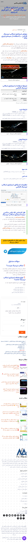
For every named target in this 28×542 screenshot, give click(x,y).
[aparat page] (18, 516)
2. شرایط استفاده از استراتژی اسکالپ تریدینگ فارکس (16, 344)
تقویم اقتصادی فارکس (22, 479)
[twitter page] (24, 519)
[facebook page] (24, 516)
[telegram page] (18, 519)
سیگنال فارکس (24, 51)
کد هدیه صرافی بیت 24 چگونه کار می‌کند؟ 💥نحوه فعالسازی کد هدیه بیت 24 (10, 405)
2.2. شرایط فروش (21, 347)
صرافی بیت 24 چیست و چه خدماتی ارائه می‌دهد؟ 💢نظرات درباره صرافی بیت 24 (10, 413)
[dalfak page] (10, 516)
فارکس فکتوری (24, 481)
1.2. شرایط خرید (21, 346)
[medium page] (7, 516)
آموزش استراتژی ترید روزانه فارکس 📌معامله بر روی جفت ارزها (10, 375)
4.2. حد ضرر (21, 350)
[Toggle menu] (24, 538)
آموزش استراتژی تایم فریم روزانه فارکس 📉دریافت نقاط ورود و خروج (10, 382)
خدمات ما (25, 496)
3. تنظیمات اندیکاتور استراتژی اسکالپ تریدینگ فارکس (15, 352)
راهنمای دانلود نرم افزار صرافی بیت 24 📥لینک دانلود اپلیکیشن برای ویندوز (10, 437)
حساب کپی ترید (24, 484)
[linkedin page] (21, 519)
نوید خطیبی (14, 30)
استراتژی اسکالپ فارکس (8, 44)
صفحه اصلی (22, 15)
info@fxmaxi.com (21, 513)
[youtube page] (21, 516)
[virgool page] (4, 516)
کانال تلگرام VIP (24, 501)
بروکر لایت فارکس (6, 228)
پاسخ (18, 307)
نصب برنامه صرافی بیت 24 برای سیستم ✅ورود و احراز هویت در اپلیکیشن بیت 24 (10, 421)
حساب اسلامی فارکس (22, 486)
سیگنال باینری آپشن (19, 217)
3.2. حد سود (21, 349)
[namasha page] (15, 516)
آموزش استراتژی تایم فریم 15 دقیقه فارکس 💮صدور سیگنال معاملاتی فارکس (11, 390)
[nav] (2, 2)
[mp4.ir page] (12, 516)
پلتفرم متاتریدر (24, 476)
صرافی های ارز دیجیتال (22, 489)
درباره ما (25, 504)
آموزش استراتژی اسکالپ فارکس (10, 15)
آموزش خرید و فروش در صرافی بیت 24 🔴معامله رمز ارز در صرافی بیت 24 (10, 429)
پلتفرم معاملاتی (24, 473)
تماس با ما (22, 511)
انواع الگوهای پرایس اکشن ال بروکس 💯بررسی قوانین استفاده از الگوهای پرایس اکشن (11, 367)
